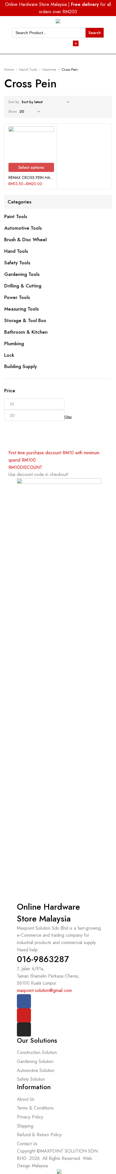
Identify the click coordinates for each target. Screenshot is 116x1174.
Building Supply (20, 366)
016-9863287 (43, 959)
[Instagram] (24, 1029)
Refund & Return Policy (39, 1134)
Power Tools (17, 297)
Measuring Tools (21, 308)
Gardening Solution (35, 1061)
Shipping (25, 1126)
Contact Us (27, 1143)
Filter (68, 417)
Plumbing (14, 343)
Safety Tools (17, 262)
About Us (25, 1099)
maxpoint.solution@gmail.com (44, 990)
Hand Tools (28, 69)
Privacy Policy (30, 1117)
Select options (31, 167)
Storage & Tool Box (25, 320)
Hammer (49, 69)
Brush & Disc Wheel (25, 239)
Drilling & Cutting (22, 285)
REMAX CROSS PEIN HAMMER (31, 177)
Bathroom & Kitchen (26, 332)
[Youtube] (24, 1015)
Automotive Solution (35, 1070)
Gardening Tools (21, 274)
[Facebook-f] (24, 1001)
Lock (9, 355)
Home (9, 69)
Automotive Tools (23, 228)
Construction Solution (37, 1052)
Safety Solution (31, 1079)
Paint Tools (15, 216)
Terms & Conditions (35, 1108)
